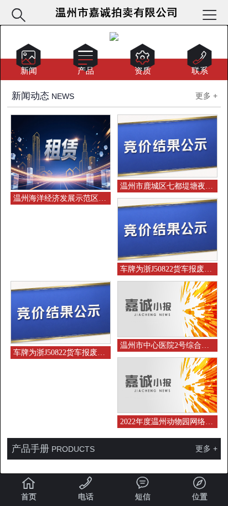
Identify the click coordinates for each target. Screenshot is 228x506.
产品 (85, 61)
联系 (199, 61)
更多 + (206, 95)
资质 (142, 61)
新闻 (28, 61)
